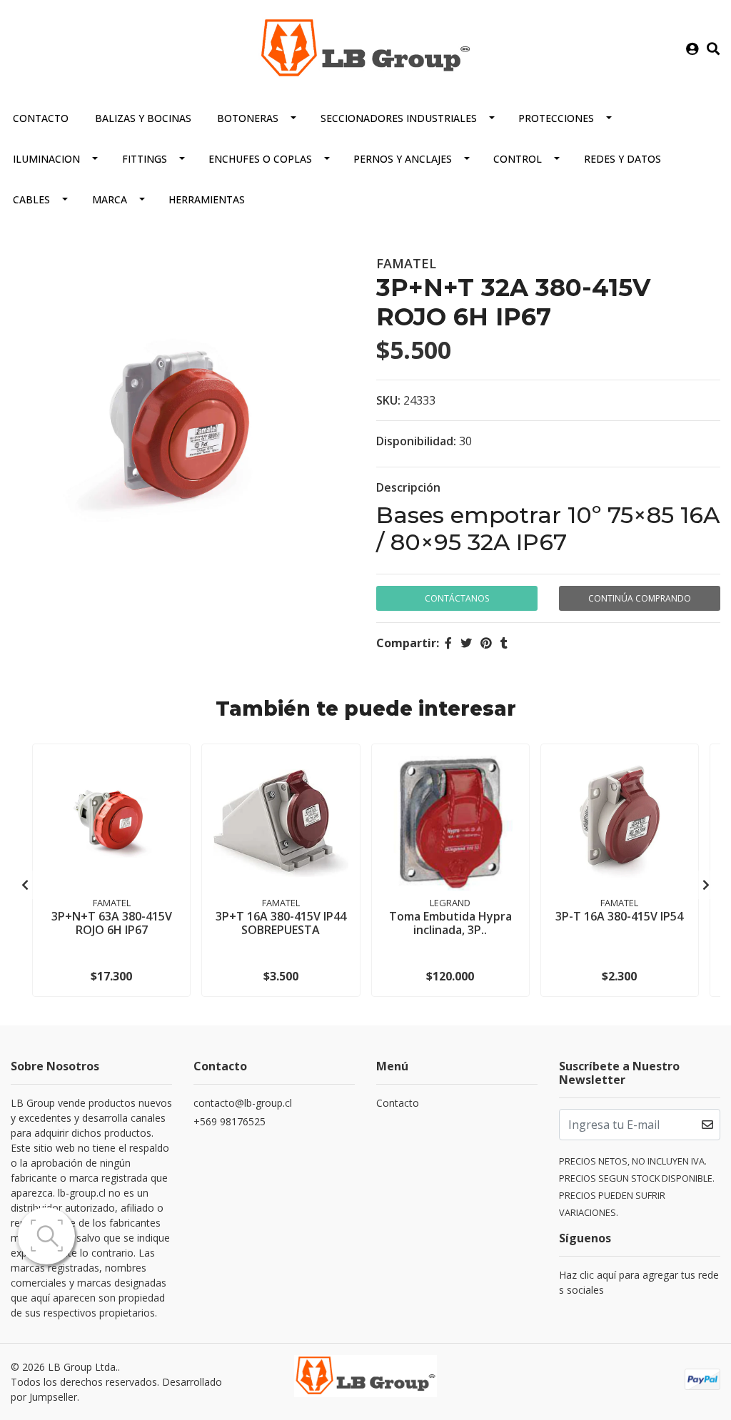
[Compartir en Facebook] (448, 643)
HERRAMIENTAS (206, 199)
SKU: (388, 400)
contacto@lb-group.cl (242, 1103)
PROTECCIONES (556, 118)
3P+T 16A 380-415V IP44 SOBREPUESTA (281, 923)
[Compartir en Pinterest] (486, 643)
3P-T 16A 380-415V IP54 (619, 916)
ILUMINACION (46, 159)
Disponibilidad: (416, 441)
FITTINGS (144, 159)
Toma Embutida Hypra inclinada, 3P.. (450, 923)
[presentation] (25, 885)
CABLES (31, 199)
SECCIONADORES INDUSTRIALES (399, 118)
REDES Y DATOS (622, 159)
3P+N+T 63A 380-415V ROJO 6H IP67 (111, 923)
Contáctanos (457, 598)
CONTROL (517, 159)
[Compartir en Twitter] (466, 643)
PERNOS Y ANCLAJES (402, 159)
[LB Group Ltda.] (365, 48)
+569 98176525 (229, 1121)
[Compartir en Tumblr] (504, 643)
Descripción (408, 487)
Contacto (41, 118)
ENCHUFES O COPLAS (260, 159)
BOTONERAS (247, 118)
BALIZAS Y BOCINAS (143, 118)
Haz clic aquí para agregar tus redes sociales (639, 1282)
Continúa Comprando (639, 598)
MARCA (109, 199)
